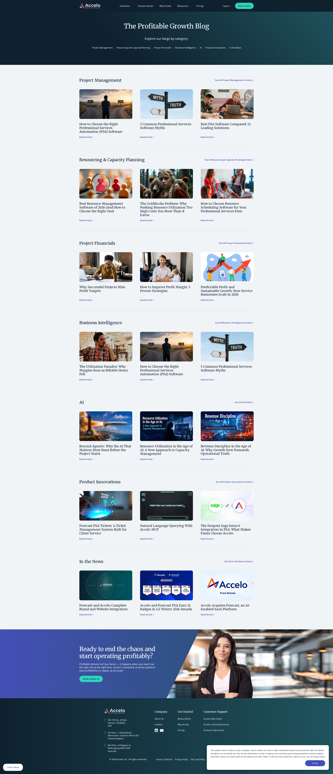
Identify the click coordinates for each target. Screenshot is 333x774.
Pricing (199, 5)
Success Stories (145, 5)
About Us (159, 718)
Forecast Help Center (214, 730)
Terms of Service (164, 759)
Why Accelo (165, 5)
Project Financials (162, 47)
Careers (158, 724)
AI (200, 47)
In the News (235, 47)
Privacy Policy (181, 759)
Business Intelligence (185, 47)
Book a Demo (244, 6)
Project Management (102, 47)
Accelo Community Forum (216, 724)
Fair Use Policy (198, 759)
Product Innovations (216, 47)
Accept (315, 763)
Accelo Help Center (213, 718)
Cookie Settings (13, 767)
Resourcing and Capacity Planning (133, 47)
